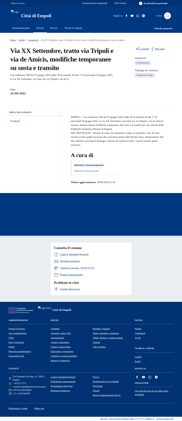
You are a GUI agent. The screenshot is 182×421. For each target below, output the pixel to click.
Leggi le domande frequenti (63, 377)
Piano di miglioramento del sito (107, 395)
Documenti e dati (16, 356)
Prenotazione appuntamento (63, 381)
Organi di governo (17, 329)
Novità (21, 40)
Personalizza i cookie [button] (18, 408)
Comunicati (32, 40)
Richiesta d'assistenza (60, 390)
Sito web (103, 419)
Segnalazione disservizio (62, 386)
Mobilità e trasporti (101, 329)
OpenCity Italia (127, 419)
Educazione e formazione (62, 351)
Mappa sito (39, 408)
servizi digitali (115, 419)
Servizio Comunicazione (89, 165)
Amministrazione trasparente (94, 3)
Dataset (96, 390)
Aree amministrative (18, 333)
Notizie (138, 329)
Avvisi (138, 338)
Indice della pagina (20, 112)
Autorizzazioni (57, 338)
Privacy (96, 377)
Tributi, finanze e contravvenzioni (108, 338)
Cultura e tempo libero (61, 347)
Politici (12, 347)
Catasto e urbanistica (60, 342)
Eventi (138, 361)
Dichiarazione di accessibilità (106, 381)
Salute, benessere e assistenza (106, 333)
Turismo (96, 342)
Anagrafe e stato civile (61, 333)
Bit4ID (149, 419)
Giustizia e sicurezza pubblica (64, 356)
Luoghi (138, 357)
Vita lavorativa (99, 347)
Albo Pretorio (120, 3)
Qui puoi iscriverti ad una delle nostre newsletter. (151, 393)
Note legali (98, 386)
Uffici (11, 338)
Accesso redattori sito (164, 419)
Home (13, 40)
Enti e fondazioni (16, 342)
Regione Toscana (18, 3)
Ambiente (55, 329)
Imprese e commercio (60, 360)
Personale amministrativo (20, 351)
